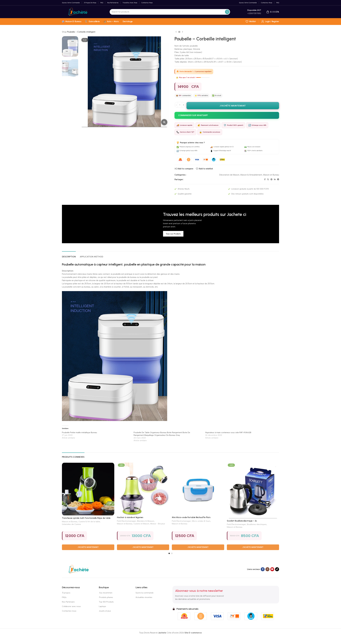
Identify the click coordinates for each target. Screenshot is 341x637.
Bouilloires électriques (257, 524)
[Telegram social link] (278, 179)
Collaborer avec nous (71, 606)
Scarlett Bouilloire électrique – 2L (242, 521)
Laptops (102, 606)
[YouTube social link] (272, 569)
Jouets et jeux (105, 611)
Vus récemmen (105, 593)
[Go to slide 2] (171, 553)
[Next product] (182, 32)
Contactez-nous (69, 611)
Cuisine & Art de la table (89, 521)
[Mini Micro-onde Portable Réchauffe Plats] (198, 489)
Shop (64, 32)
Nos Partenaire (68, 602)
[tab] (69, 255)
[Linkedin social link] (274, 179)
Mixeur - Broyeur (157, 523)
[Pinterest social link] (271, 179)
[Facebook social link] (264, 179)
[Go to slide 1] (169, 553)
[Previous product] (176, 32)
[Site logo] (78, 11)
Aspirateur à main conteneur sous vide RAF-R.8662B (228, 432)
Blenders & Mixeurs (145, 521)
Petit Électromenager (126, 521)
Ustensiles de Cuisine (71, 524)
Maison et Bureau (271, 175)
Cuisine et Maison (141, 523)
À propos (66, 593)
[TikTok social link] (277, 569)
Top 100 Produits (106, 602)
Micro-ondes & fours (201, 521)
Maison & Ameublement (251, 175)
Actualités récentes (144, 597)
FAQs (64, 597)
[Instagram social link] (267, 569)
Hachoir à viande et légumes (130, 517)
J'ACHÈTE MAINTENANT (233, 105)
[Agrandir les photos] (164, 122)
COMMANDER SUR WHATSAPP (193, 115)
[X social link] (268, 179)
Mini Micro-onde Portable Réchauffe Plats (191, 517)
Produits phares (106, 597)
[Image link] (78, 569)
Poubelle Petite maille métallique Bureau (79, 432)
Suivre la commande (144, 593)
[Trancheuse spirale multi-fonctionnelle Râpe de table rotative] (88, 489)
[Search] (227, 12)
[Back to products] (179, 32)
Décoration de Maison (229, 175)
